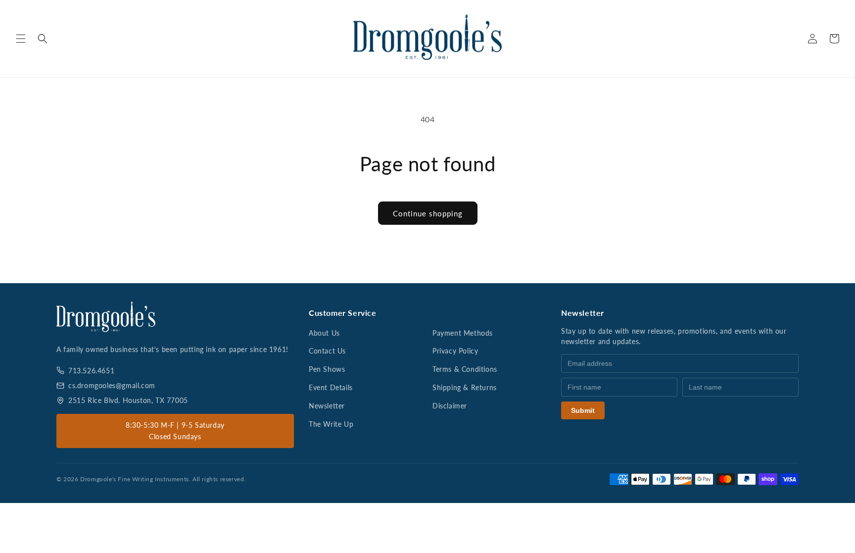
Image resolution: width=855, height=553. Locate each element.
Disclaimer (449, 406)
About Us (324, 333)
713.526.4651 (91, 370)
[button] (21, 39)
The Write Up (331, 424)
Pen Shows (327, 369)
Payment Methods (462, 333)
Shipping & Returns (464, 387)
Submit (583, 410)
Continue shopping (428, 213)
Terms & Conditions (464, 369)
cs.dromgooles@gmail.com (111, 385)
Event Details (331, 387)
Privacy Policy (455, 351)
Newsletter (327, 406)
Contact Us (327, 351)
